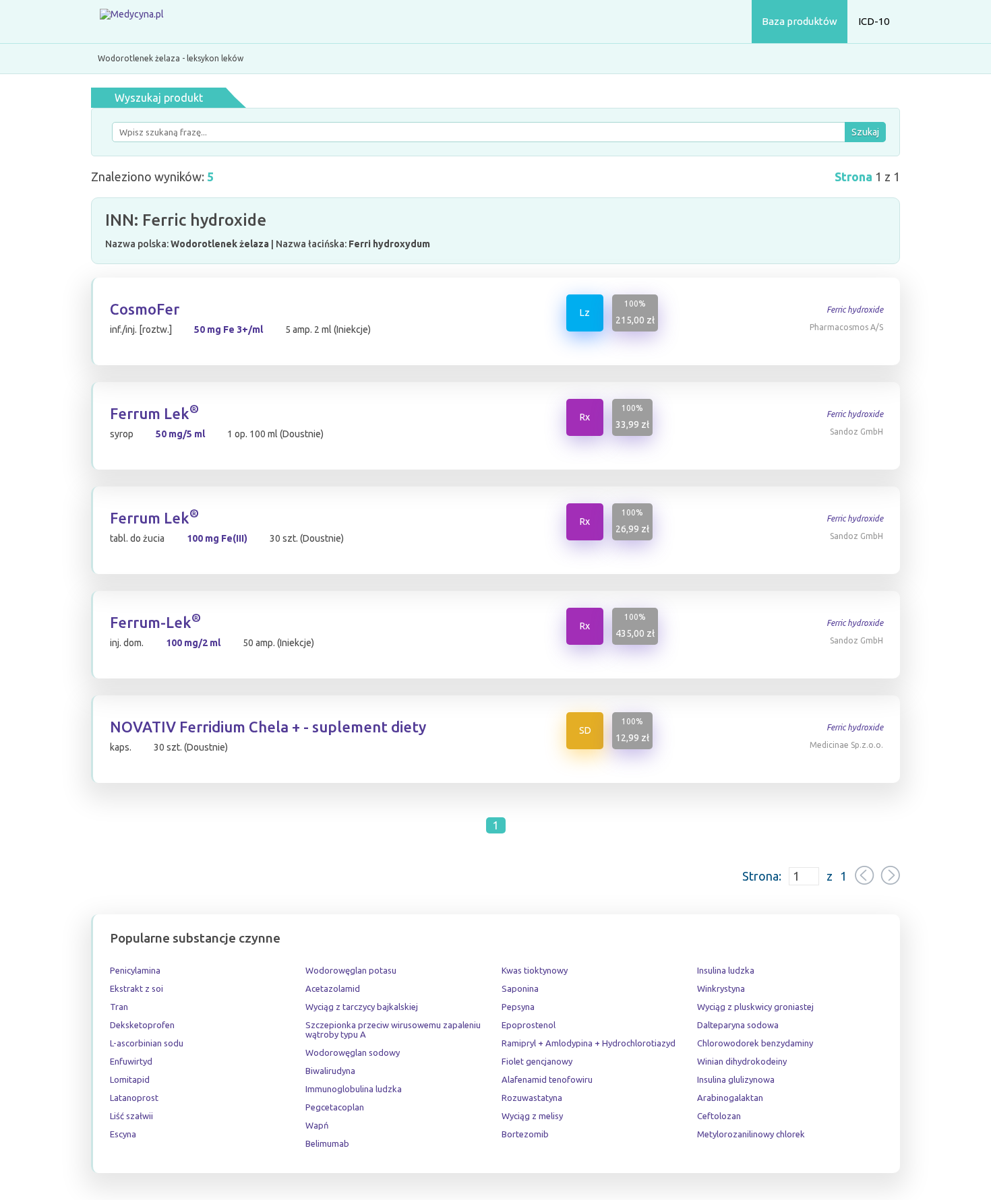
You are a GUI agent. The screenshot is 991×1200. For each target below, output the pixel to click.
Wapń (316, 1125)
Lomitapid (130, 1079)
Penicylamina (135, 970)
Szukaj (865, 132)
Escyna (123, 1134)
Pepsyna (518, 1006)
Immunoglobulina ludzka (353, 1089)
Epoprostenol (528, 1025)
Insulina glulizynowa (736, 1079)
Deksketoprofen (142, 1025)
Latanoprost (134, 1097)
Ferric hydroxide (855, 309)
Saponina (520, 988)
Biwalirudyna (330, 1070)
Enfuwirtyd (131, 1061)
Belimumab (327, 1143)
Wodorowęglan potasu (350, 970)
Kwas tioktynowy (535, 970)
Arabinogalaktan (730, 1097)
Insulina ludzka (725, 970)
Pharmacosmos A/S (846, 327)
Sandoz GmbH (856, 431)
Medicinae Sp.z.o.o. (846, 744)
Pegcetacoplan (334, 1107)
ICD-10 (873, 21)
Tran (119, 1006)
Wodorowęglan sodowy (352, 1052)
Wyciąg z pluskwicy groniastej (755, 1006)
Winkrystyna (721, 988)
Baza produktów (799, 21)
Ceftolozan (719, 1115)
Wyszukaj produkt (159, 98)
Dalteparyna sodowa (738, 1025)
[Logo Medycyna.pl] (131, 22)
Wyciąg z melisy (532, 1115)
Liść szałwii (131, 1115)
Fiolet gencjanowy (537, 1061)
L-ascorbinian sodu (146, 1043)
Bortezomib (525, 1134)
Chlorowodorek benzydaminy (755, 1043)
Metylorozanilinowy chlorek (751, 1134)
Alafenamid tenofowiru (547, 1079)
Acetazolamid (332, 988)
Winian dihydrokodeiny (742, 1061)
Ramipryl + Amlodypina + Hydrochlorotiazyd (588, 1043)
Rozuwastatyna (532, 1097)
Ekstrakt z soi (136, 988)
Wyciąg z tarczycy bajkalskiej (361, 1006)
